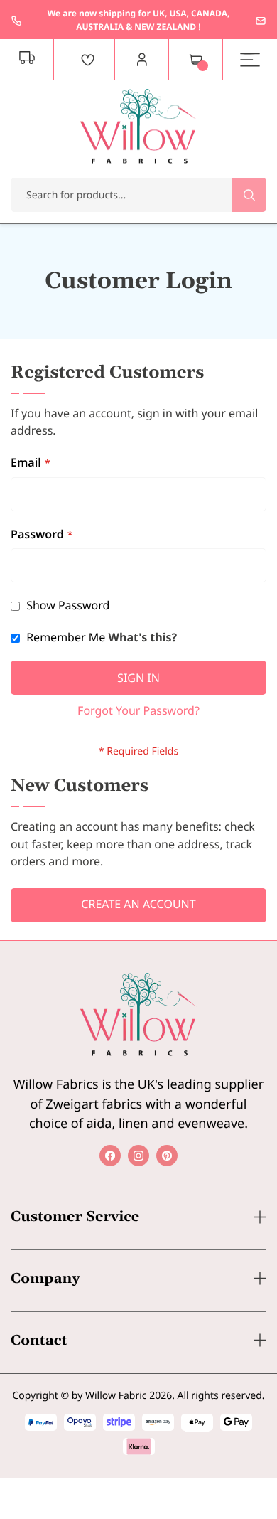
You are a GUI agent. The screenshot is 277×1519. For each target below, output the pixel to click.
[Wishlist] (88, 60)
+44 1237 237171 (16, 20)
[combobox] (138, 195)
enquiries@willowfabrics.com (260, 20)
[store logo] (138, 126)
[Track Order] (27, 59)
